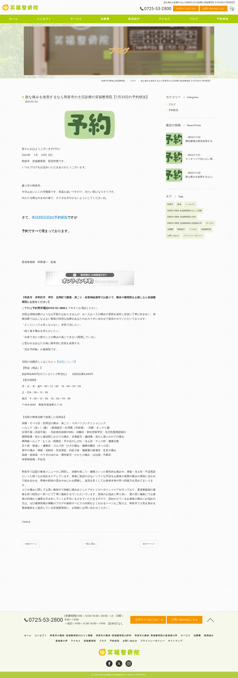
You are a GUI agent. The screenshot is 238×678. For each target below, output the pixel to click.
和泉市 (170, 204)
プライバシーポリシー (193, 235)
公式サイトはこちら (186, 8)
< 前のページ (30, 544)
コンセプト (190, 204)
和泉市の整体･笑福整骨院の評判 (181, 217)
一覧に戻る (90, 544)
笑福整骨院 (206, 229)
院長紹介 (181, 229)
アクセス (193, 229)
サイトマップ (175, 641)
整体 (179, 204)
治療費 (170, 229)
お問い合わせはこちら (213, 8)
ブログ (172, 104)
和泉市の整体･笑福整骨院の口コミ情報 (184, 211)
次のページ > (149, 544)
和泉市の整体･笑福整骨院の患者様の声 (184, 223)
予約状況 (26, 522)
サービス (210, 223)
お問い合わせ (173, 235)
